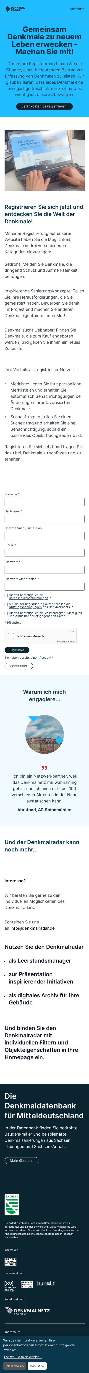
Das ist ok (37, 1366)
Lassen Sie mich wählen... (23, 1357)
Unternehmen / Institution (23, 528)
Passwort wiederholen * (22, 579)
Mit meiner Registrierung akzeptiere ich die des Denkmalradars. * (41, 606)
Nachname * (13, 511)
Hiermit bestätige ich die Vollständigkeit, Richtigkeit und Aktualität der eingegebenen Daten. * (45, 614)
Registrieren (17, 650)
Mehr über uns (22, 1161)
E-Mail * (10, 545)
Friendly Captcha (66, 641)
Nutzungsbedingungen (25, 607)
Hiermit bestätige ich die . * (30, 597)
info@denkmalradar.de (32, 928)
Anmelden (77, 9)
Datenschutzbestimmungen (28, 598)
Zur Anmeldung (19, 665)
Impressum (12, 1332)
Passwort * (12, 562)
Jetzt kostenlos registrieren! (44, 106)
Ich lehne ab (14, 1366)
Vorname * (12, 494)
